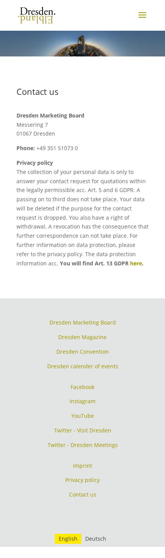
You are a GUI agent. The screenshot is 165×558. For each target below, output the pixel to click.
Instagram (82, 401)
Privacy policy (82, 479)
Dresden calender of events (82, 366)
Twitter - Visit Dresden (82, 430)
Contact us (82, 494)
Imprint (82, 465)
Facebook (82, 387)
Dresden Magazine (82, 337)
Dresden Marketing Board (83, 322)
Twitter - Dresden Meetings (83, 445)
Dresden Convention (82, 351)
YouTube (82, 415)
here (136, 263)
